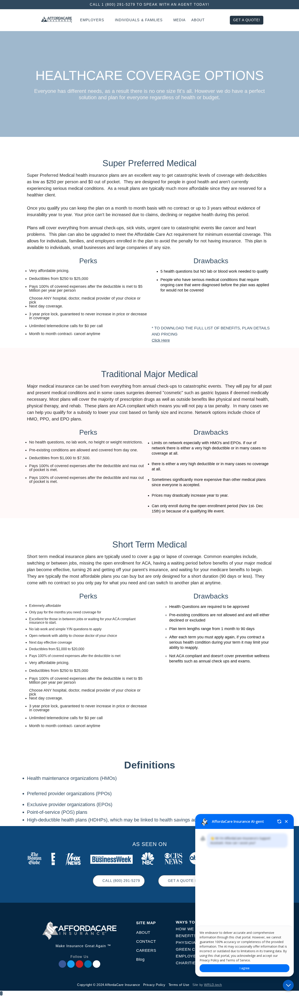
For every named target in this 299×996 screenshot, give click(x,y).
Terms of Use (179, 985)
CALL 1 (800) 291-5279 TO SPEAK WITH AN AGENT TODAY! (149, 4)
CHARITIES (187, 963)
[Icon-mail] (96, 964)
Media (179, 20)
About (198, 20)
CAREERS (146, 950)
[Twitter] (71, 964)
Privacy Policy (154, 985)
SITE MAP (146, 923)
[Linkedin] (88, 964)
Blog (140, 959)
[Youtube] (79, 964)
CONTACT (146, 941)
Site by (207, 985)
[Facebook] (62, 964)
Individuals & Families (139, 20)
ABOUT (143, 932)
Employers (92, 20)
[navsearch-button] (221, 20)
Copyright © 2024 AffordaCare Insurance (108, 985)
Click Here (161, 340)
